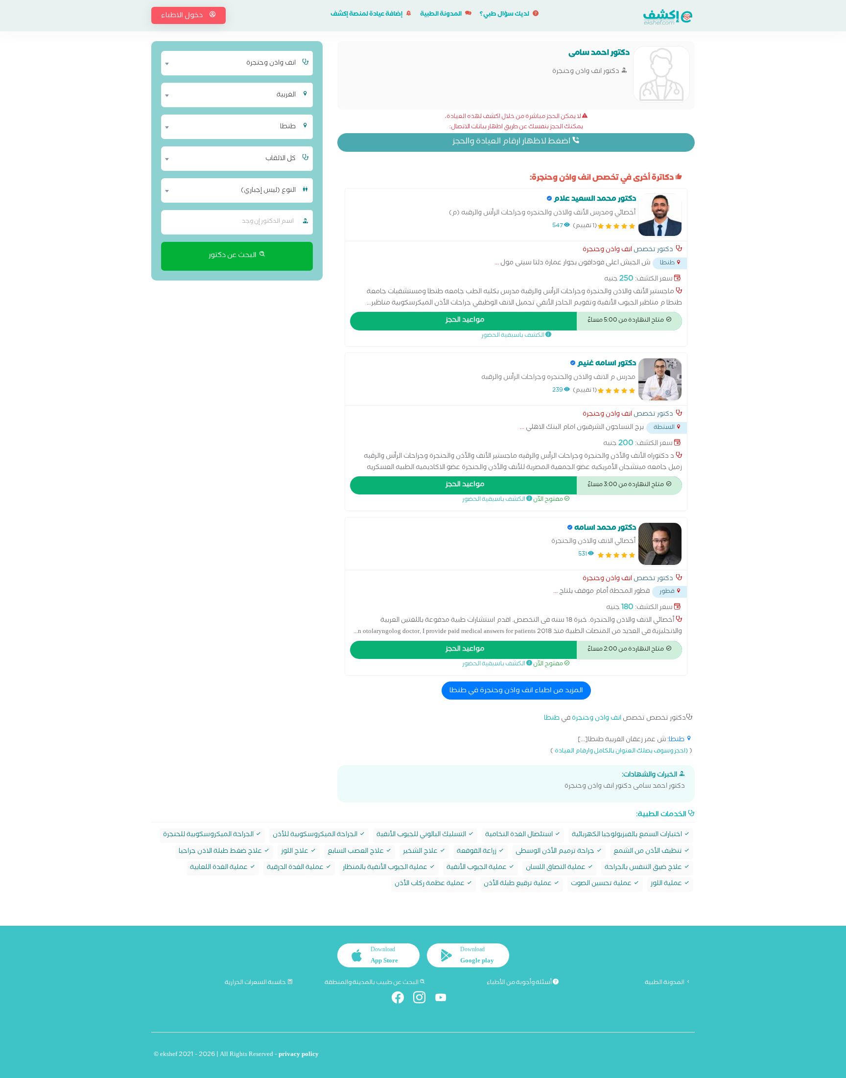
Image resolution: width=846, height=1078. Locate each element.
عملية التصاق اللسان (556, 868)
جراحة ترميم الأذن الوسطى (556, 852)
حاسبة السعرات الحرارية (256, 983)
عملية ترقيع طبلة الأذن (518, 884)
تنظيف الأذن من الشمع (648, 852)
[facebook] (402, 999)
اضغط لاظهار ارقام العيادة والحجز (512, 142)
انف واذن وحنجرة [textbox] (271, 64)
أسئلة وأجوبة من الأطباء (520, 983)
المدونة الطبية (441, 15)
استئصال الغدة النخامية (519, 835)
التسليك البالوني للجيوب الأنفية (422, 835)
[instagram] (423, 999)
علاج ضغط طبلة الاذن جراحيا (221, 852)
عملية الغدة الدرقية (296, 868)
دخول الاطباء (182, 16)
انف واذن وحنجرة (607, 251)
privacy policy (299, 1055)
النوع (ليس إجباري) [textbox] (268, 191)
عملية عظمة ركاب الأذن (430, 884)
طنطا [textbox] (288, 127)
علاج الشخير (421, 852)
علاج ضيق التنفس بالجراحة (644, 868)
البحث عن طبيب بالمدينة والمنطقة (372, 983)
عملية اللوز (667, 884)
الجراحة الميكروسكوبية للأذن (316, 835)
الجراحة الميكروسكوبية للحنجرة (209, 835)
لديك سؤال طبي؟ (505, 15)
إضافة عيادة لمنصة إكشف (366, 15)
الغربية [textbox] (286, 95)
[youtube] (445, 999)
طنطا (552, 719)
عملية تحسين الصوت (602, 884)
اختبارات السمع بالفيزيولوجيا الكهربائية (627, 835)
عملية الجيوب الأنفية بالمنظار (386, 868)
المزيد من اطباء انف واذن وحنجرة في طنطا (516, 691)
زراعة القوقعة (477, 852)
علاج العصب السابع (356, 852)
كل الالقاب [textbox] (280, 159)
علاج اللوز (295, 852)
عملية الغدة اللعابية (219, 868)
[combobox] (231, 63)
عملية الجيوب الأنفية (477, 868)
